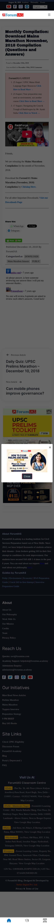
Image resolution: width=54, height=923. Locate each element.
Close (27, 476)
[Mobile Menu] (49, 15)
